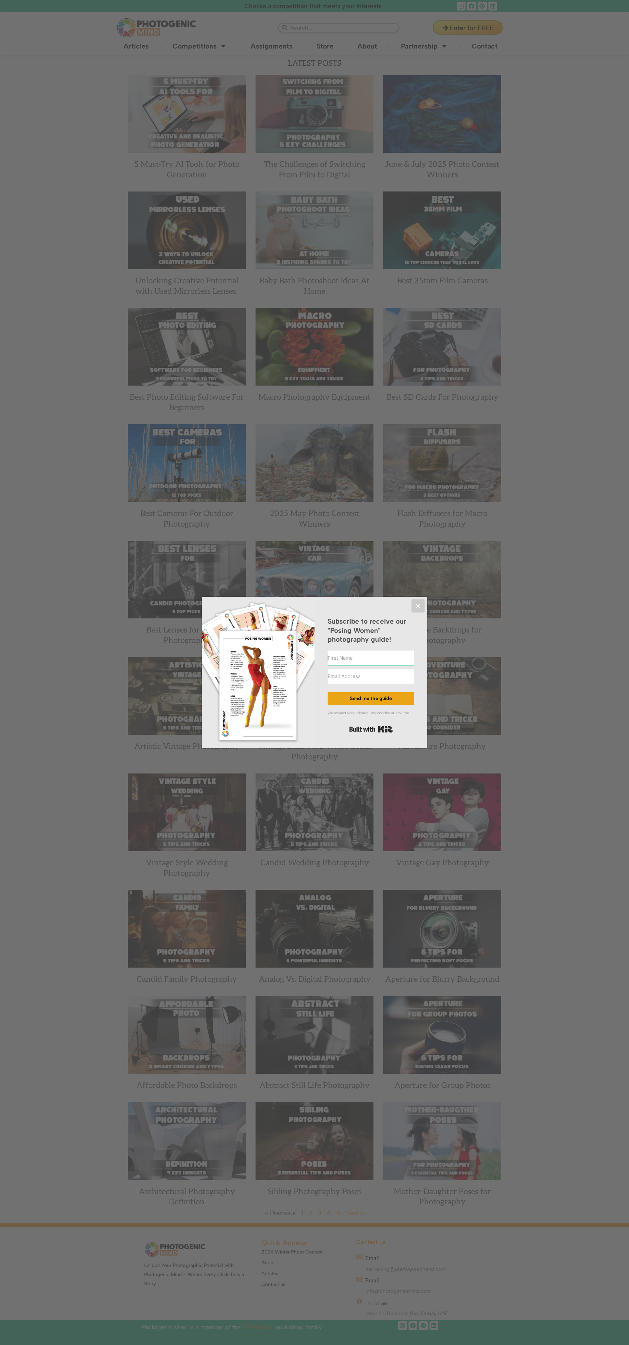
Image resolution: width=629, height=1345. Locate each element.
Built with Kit (371, 729)
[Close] (418, 605)
